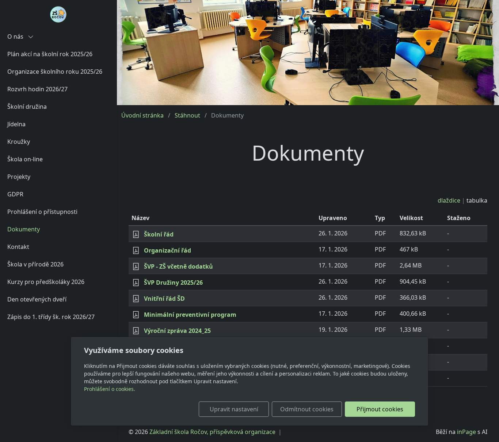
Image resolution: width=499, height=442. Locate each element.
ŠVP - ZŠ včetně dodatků (178, 266)
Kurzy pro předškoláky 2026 (45, 282)
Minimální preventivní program (190, 315)
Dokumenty (23, 229)
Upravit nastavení (234, 409)
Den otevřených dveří (36, 299)
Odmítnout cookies (307, 409)
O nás (16, 36)
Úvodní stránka (142, 115)
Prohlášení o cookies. (109, 388)
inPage (466, 432)
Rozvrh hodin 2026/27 (37, 89)
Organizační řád (167, 250)
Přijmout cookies (380, 409)
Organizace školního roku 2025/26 (54, 72)
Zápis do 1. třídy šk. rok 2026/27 (51, 317)
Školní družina (27, 107)
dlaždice (449, 200)
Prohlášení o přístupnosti (42, 212)
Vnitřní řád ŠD (164, 299)
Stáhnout (187, 115)
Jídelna (16, 124)
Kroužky (18, 142)
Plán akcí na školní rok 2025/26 (49, 54)
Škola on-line (25, 159)
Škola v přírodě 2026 (35, 264)
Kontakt (18, 247)
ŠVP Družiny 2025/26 (173, 282)
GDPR (15, 194)
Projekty (18, 177)
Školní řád (159, 234)
